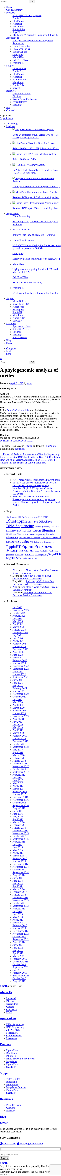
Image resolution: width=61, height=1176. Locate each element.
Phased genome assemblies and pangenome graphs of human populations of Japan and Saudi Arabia (37, 502)
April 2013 (18, 919)
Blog (8, 107)
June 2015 (18, 847)
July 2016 (17, 811)
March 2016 (19, 822)
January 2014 (19, 894)
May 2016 (18, 816)
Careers (10, 1006)
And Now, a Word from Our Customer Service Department (32, 577)
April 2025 (18, 624)
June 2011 (18, 970)
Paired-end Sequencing (44, 542)
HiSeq (13, 530)
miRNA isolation (33, 538)
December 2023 (20, 649)
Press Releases (20, 102)
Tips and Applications (27, 558)
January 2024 (19, 646)
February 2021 (20, 688)
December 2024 (20, 632)
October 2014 (19, 869)
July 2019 (17, 721)
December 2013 (20, 897)
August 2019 (19, 719)
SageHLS (12, 558)
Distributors (12, 1004)
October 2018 (19, 744)
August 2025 (19, 615)
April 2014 (18, 886)
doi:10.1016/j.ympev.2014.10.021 (16, 440)
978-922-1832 (9, 1143)
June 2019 (18, 724)
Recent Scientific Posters (25, 99)
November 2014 (21, 866)
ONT (50, 537)
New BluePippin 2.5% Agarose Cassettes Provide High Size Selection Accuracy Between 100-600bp (36, 491)
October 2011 (19, 964)
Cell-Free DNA (20, 60)
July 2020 (17, 699)
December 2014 (20, 864)
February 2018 (20, 758)
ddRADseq (45, 521)
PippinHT (17, 23)
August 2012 (19, 942)
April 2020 (18, 705)
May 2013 (18, 917)
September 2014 (21, 872)
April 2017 (18, 786)
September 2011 (20, 967)
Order (4, 1122)
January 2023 (19, 663)
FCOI (9, 1012)
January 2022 (19, 674)
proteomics (10, 555)
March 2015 (19, 855)
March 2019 (19, 733)
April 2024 (18, 641)
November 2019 (21, 716)
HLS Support (19, 79)
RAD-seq (19, 554)
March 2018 (19, 755)
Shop (8, 354)
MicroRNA (18, 57)
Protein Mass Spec (31, 551)
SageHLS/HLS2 (21, 304)
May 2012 (18, 950)
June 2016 (18, 813)
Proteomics (18, 63)
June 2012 (18, 947)
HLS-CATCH (34, 530)
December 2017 (20, 763)
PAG (31, 542)
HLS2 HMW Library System (27, 15)
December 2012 (20, 931)
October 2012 (19, 936)
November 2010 (21, 975)
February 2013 (20, 925)
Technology (12, 123)
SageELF (17, 32)
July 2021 (17, 680)
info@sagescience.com (31, 1143)
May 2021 (18, 685)
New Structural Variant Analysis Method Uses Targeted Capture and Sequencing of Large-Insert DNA (27, 461)
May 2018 (18, 749)
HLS (24, 531)
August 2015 (19, 841)
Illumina (48, 530)
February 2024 (20, 643)
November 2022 (21, 666)
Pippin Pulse (19, 29)
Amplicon (32, 517)
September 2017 (21, 772)
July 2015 (17, 844)
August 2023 (19, 652)
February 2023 (20, 660)
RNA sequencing (41, 555)
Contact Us (11, 110)
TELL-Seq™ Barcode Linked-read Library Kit (36, 35)
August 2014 (19, 875)
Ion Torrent (19, 534)
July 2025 (17, 618)
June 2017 (18, 780)
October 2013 (19, 903)
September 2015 (21, 839)
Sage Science (6, 118)
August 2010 (19, 981)
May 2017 (18, 783)
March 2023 (19, 657)
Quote (9, 343)
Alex (29, 383)
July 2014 (17, 878)
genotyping (46, 526)
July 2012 (17, 945)
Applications (12, 37)
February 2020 (20, 710)
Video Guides (19, 68)
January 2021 (19, 691)
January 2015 (19, 861)
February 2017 (20, 791)
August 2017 (19, 774)
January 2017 (19, 794)
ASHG (39, 517)
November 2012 (21, 933)
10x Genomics (11, 517)
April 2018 (18, 752)
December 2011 (20, 961)
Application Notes (21, 93)
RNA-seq (29, 554)
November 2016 (21, 800)
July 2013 (17, 911)
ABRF (20, 517)
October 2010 (19, 978)
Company (11, 348)
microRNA (12, 537)
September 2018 (21, 747)
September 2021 (21, 677)
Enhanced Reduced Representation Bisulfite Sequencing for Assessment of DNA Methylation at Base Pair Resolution (30, 455)
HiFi (52, 526)
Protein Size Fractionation (49, 551)
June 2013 (18, 914)
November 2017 (21, 766)
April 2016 (18, 819)
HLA (19, 531)
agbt (25, 517)
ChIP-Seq (33, 521)
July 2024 (17, 635)
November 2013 (21, 900)
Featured (38, 526)
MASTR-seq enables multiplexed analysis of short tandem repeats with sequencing (35, 484)
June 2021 (18, 682)
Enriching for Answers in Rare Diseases (32, 496)
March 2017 (19, 788)
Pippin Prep (18, 18)
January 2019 (19, 738)
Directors (10, 1001)
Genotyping (18, 54)
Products (10, 12)
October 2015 (19, 836)
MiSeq (44, 537)
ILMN (9, 534)
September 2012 (21, 939)
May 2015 (18, 850)
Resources (11, 90)
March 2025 (19, 627)
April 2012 (18, 953)
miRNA (23, 537)
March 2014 (19, 889)
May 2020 (18, 702)
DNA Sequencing (21, 46)
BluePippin (18, 21)
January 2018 (19, 760)
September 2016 (21, 805)
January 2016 (19, 827)
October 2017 (19, 769)
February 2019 (20, 735)
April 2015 (18, 853)
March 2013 (19, 922)
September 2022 (21, 668)
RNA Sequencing (21, 49)
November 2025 (21, 610)
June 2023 (18, 654)
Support (10, 65)
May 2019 (18, 727)
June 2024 (18, 638)
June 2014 (18, 880)
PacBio (23, 541)
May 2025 (18, 621)
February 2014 (20, 892)
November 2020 (21, 694)
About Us (6, 992)
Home (9, 7)
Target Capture (20, 51)
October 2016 (19, 802)
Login (9, 351)
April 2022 (18, 671)
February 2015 (20, 858)
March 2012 (19, 956)
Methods (50, 534)
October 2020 (19, 696)
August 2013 (19, 908)
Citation (29, 446)
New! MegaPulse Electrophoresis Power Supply (36, 480)
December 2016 (20, 797)
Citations (17, 96)
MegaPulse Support (16, 1087)
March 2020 (19, 707)
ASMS (45, 517)
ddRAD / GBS (13, 1030)
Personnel (11, 998)
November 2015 (21, 833)
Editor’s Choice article (18, 410)
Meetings (17, 104)
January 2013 (19, 928)
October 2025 (19, 613)
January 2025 (19, 629)
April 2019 (18, 730)
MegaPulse (18, 26)
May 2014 (18, 883)
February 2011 (20, 972)
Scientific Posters (21, 329)
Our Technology (14, 10)
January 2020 (19, 713)
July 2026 (17, 607)
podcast (19, 551)
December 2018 (20, 741)
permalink (20, 448)
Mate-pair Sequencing (36, 534)
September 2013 (21, 906)
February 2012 (20, 959)
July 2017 (17, 777)
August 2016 (19, 808)
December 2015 (20, 830)
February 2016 (20, 825)
